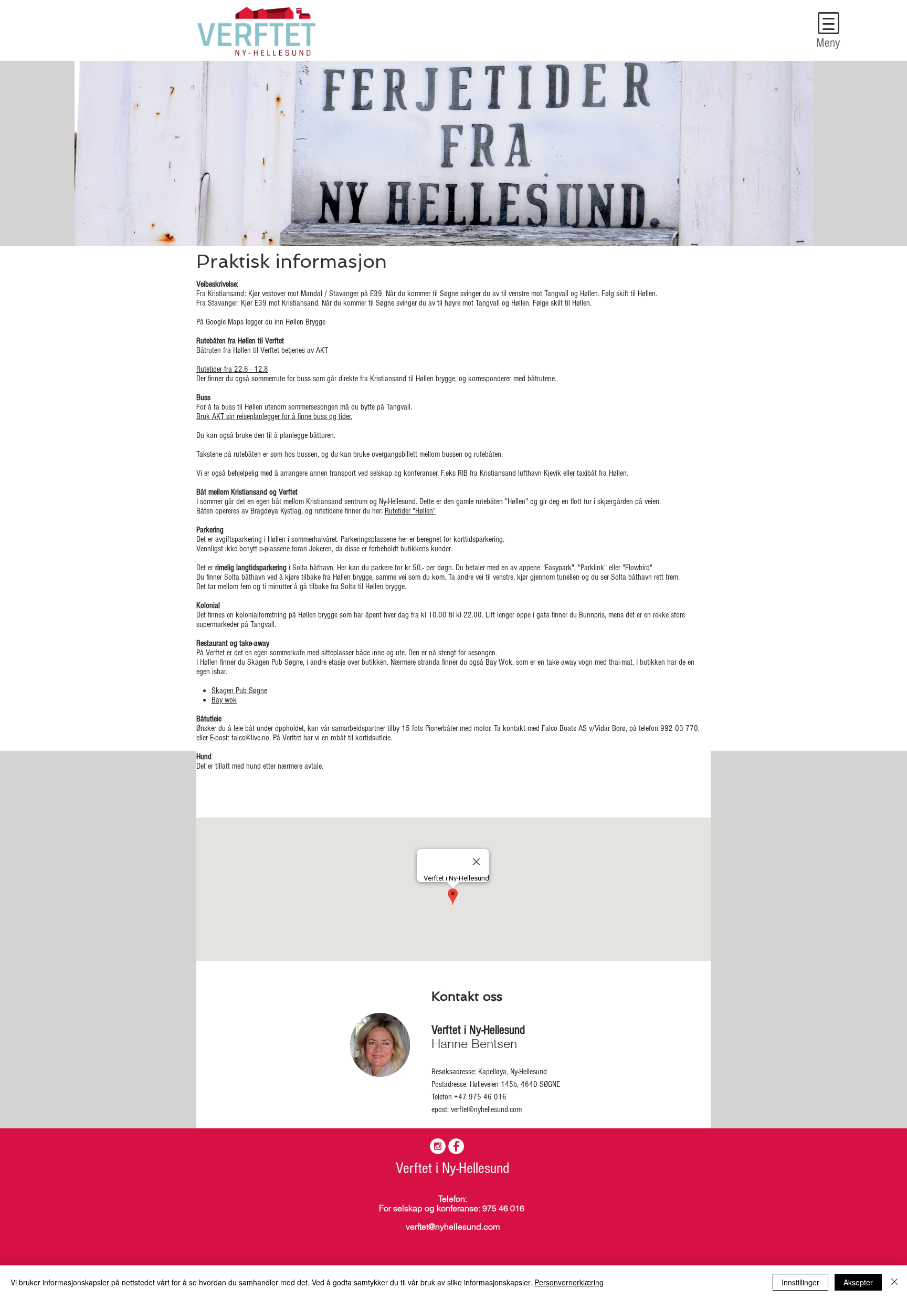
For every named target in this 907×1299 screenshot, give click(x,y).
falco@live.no (250, 737)
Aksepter (858, 1282)
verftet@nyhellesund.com (486, 1109)
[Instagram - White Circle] (438, 1146)
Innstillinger (800, 1282)
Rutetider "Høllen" (410, 511)
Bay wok (224, 700)
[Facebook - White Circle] (456, 1146)
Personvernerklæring (569, 1282)
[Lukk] (894, 1282)
